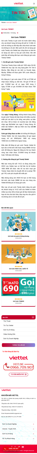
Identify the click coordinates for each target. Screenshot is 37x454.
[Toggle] (33, 424)
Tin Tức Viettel (8, 325)
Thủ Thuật (6, 321)
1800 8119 (14, 406)
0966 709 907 (13, 403)
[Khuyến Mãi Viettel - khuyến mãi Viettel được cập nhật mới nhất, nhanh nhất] (18, 3)
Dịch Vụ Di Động (8, 330)
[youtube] (23, 447)
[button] (34, 3)
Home (3, 22)
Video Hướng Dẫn (9, 334)
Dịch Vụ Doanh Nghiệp (11, 338)
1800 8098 (13, 410)
